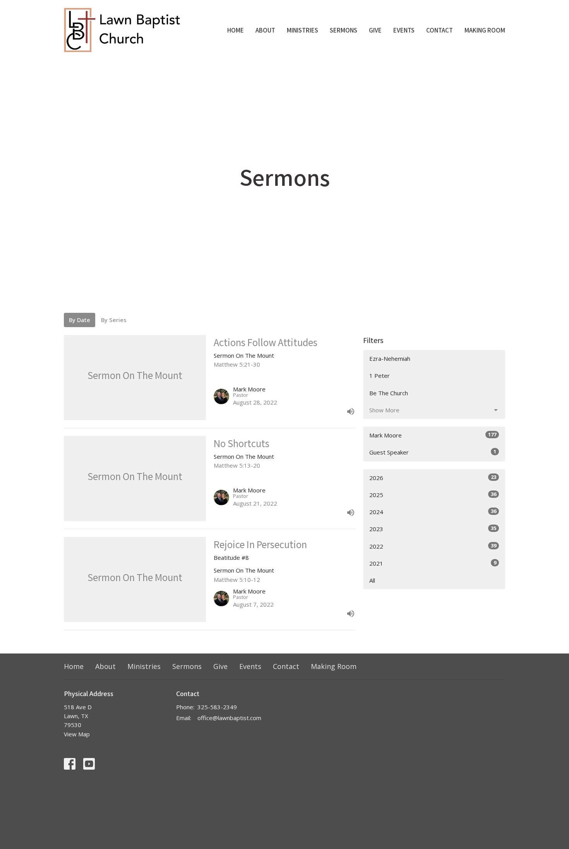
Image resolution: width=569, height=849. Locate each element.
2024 (432, 512)
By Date (79, 320)
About (265, 30)
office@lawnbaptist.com (229, 718)
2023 (432, 529)
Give (375, 30)
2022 (432, 546)
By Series (114, 320)
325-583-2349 (217, 707)
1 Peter (379, 375)
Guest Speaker (432, 452)
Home (235, 30)
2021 (432, 563)
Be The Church (388, 393)
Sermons (343, 30)
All (372, 580)
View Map (77, 734)
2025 (432, 495)
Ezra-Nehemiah (389, 358)
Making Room (484, 30)
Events (404, 30)
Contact (439, 30)
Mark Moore (432, 435)
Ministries (302, 30)
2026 (432, 477)
